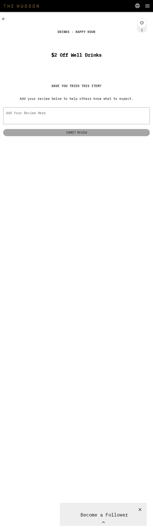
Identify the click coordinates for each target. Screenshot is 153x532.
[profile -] (137, 5)
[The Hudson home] (21, 6)
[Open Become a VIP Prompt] (103, 522)
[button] (5, 19)
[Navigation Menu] (147, 6)
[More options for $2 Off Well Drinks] (142, 23)
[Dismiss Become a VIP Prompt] (140, 509)
